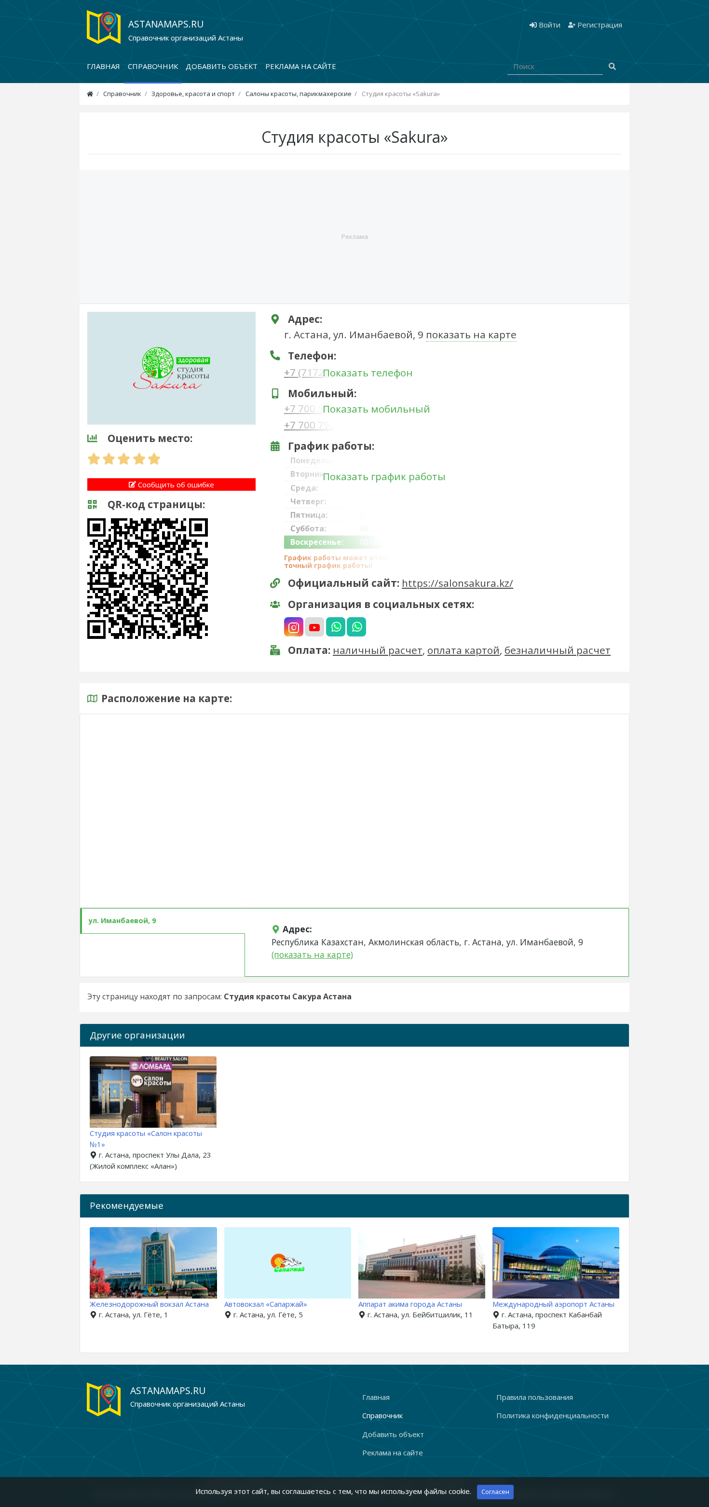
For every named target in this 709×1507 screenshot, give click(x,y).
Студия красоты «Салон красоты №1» (146, 1138)
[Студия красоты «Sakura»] (171, 367)
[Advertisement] (354, 237)
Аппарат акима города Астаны (410, 1304)
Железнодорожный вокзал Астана (149, 1304)
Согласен (495, 1491)
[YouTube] (314, 626)
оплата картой (463, 650)
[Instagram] (293, 626)
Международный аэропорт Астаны (553, 1304)
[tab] (162, 921)
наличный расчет (378, 650)
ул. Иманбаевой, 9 (122, 920)
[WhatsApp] (335, 626)
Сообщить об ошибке (175, 484)
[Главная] (90, 93)
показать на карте (471, 334)
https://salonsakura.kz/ (457, 583)
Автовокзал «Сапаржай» (265, 1304)
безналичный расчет (557, 650)
